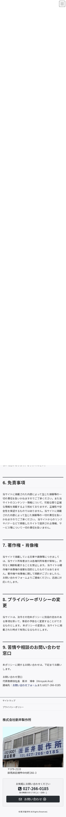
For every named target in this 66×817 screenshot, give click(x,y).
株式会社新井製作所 (17, 719)
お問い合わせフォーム (24, 685)
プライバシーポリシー (13, 706)
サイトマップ (9, 700)
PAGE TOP (61, 772)
